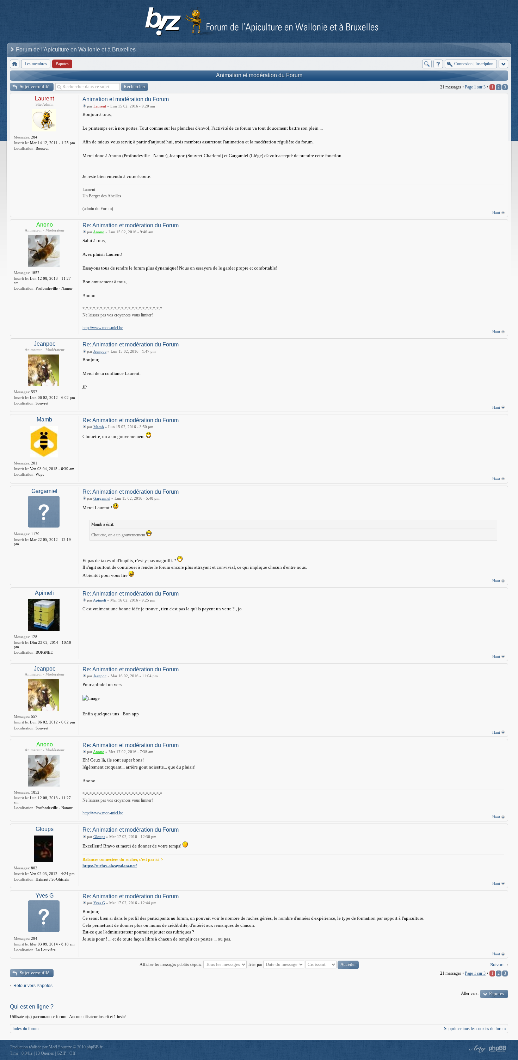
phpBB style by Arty (476, 1049)
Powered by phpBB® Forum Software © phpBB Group (497, 1049)
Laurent (44, 98)
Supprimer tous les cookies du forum (475, 1028)
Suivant (497, 965)
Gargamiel (44, 491)
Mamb (44, 420)
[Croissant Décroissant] (332, 964)
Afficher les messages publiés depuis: (171, 964)
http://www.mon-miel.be (102, 327)
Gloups (45, 829)
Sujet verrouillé (34, 86)
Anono (44, 225)
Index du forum (25, 1028)
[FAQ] (438, 64)
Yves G (45, 896)
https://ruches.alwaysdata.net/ (109, 865)
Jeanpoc (44, 344)
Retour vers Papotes (33, 986)
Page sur (475, 87)
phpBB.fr (95, 1046)
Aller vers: (470, 993)
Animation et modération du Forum (259, 75)
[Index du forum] (14, 64)
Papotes (496, 993)
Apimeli (44, 593)
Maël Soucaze (60, 1046)
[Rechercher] (427, 64)
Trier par (255, 964)
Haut (496, 212)
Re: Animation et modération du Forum (130, 225)
